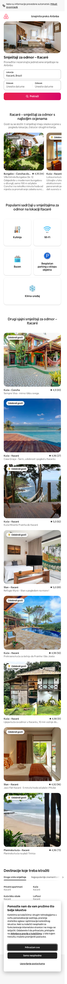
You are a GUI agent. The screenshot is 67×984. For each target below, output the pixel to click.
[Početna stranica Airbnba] (6, 16)
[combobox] (32, 76)
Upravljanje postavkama (32, 963)
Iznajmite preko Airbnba (45, 16)
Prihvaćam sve (32, 947)
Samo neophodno (32, 955)
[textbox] (18, 87)
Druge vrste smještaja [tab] (15, 877)
